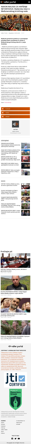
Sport (2, 431)
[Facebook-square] (12, 438)
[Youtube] (19, 438)
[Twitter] (15, 438)
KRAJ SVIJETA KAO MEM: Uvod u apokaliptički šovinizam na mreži (10, 164)
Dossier (3, 424)
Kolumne (3, 426)
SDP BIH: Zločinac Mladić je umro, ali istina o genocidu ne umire (10, 184)
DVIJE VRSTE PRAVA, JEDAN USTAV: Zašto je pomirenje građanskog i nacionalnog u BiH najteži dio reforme (10, 152)
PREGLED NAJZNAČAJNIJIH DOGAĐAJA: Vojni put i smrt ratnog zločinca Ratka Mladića (10, 205)
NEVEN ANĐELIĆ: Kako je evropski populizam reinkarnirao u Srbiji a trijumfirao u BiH (10, 171)
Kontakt (18, 424)
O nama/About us (20, 420)
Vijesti (2, 422)
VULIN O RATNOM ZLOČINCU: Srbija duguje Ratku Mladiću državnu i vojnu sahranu (9, 192)
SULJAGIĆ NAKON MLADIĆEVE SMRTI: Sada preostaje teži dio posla (9, 198)
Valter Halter (4, 429)
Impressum (19, 422)
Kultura (3, 433)
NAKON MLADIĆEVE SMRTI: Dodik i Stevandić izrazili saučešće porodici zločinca (10, 212)
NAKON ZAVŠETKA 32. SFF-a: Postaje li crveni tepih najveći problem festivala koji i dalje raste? (10, 158)
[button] (29, 2)
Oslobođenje (7, 102)
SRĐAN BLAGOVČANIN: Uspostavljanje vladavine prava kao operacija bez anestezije (10, 145)
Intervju (3, 428)
